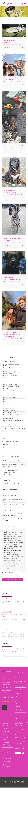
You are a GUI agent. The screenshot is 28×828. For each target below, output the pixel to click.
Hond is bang (6, 401)
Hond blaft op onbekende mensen (11, 382)
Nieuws (5, 438)
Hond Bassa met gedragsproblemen (10, 191)
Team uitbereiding (10, 80)
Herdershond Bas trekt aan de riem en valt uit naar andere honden (7, 759)
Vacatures (5, 444)
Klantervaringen (20, 686)
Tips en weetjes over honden (11, 441)
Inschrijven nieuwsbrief (19, 710)
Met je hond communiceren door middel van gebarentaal (13, 421)
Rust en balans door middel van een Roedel (13, 426)
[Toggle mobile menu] (25, 4)
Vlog (4, 448)
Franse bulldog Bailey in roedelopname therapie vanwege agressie (12, 335)
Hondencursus (7, 432)
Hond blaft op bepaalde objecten (10, 377)
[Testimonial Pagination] (11, 575)
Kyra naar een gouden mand (13, 146)
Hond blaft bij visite (7, 373)
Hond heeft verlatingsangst (9, 397)
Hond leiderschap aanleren (9, 408)
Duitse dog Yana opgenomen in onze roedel (13, 239)
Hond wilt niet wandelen (8, 418)
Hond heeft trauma (7, 395)
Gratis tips (18, 706)
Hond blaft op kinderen (8, 380)
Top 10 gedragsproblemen (20, 702)
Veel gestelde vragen (19, 697)
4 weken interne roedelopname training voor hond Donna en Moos (7, 731)
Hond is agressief (7, 399)
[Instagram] (19, 753)
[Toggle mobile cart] (22, 4)
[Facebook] (16, 753)
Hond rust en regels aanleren (10, 412)
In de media (6, 435)
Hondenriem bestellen (19, 692)
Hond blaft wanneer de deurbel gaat (11, 384)
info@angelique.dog (20, 737)
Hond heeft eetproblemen (9, 393)
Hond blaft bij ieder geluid (9, 371)
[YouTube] (23, 753)
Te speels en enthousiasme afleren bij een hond (14, 428)
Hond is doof (6, 403)
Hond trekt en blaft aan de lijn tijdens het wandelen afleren (12, 415)
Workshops (6, 451)
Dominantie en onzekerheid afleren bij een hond (13, 365)
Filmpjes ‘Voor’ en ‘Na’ (20, 677)
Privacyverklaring (13, 782)
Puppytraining (6, 424)
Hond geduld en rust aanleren (10, 388)
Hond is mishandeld (7, 406)
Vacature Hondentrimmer (10, 489)
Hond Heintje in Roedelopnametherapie (12, 279)
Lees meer (6, 47)
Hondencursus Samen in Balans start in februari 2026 (7, 751)
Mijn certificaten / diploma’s (20, 682)
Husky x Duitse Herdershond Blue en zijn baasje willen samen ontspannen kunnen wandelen (13, 472)
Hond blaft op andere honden (10, 375)
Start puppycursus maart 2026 (11, 461)
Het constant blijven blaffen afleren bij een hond (13, 368)
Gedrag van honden (8, 361)
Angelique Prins (10, 44)
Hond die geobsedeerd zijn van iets (11, 386)
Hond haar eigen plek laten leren (10, 390)
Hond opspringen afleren (9, 410)
